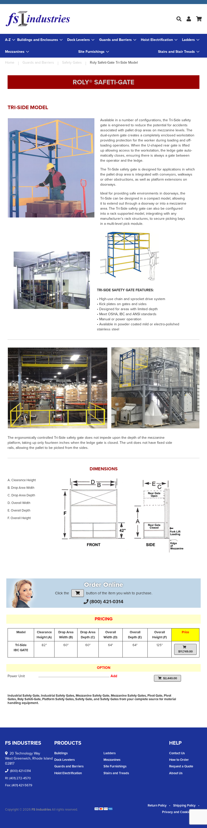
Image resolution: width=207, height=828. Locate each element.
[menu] (103, 46)
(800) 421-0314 (106, 601)
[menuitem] (40, 40)
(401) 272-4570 (20, 778)
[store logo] (38, 19)
